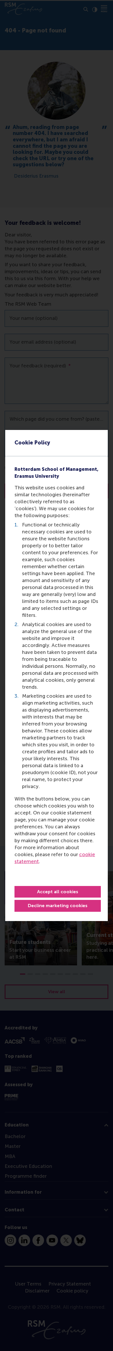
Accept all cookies (57, 891)
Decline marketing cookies (58, 905)
